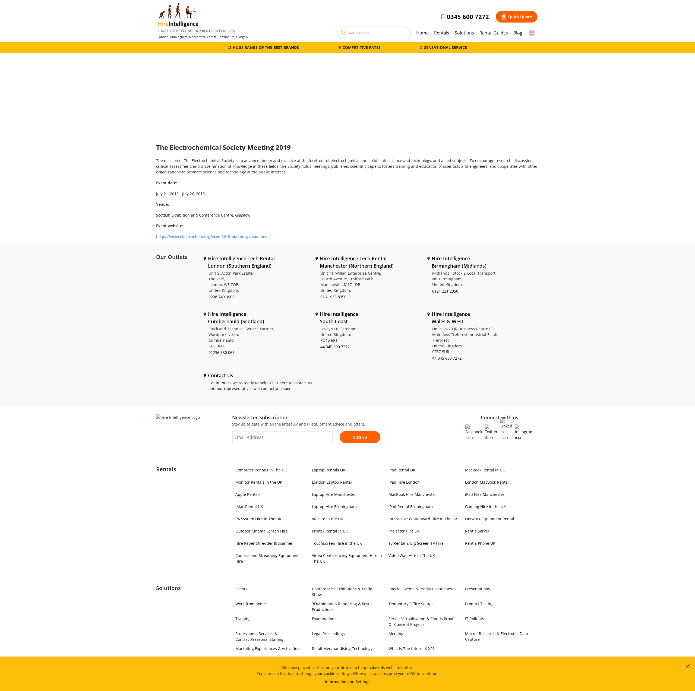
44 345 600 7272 (335, 346)
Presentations (477, 588)
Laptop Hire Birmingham (334, 506)
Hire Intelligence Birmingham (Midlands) (459, 262)
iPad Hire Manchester (484, 494)
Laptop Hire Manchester (334, 494)
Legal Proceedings (328, 633)
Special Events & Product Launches (420, 588)
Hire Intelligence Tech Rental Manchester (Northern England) (357, 262)
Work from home (250, 603)
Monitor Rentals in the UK (258, 482)
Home (422, 33)
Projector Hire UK (404, 531)
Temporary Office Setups (411, 603)
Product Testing (479, 603)
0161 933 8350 (333, 296)
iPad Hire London (404, 482)
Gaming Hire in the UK (485, 506)
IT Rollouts (474, 618)
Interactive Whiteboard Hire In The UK (423, 518)
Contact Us (220, 375)
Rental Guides (493, 33)
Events (241, 588)
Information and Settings (347, 681)
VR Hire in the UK (327, 518)
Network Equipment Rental (489, 518)
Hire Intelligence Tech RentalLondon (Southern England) (241, 262)
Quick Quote (520, 16)
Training (243, 618)
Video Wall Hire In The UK (411, 555)
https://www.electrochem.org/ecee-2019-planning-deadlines (211, 236)
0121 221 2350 (445, 291)
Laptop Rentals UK (328, 470)
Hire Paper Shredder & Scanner (264, 543)
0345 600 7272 (468, 16)
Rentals (441, 33)
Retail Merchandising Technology (342, 648)
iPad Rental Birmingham (410, 506)
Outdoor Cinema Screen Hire (261, 531)
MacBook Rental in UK (485, 470)
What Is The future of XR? (411, 648)
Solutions (464, 33)
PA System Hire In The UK (258, 518)
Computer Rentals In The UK (261, 470)
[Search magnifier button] (343, 33)
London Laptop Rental (332, 482)
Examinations (324, 618)
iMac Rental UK (249, 506)
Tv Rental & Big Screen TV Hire (416, 543)
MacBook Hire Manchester (412, 494)
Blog (517, 33)
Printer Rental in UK (330, 531)
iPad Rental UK (401, 470)
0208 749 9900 (221, 296)
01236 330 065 (221, 352)
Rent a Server (477, 531)
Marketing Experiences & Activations (268, 648)
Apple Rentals (248, 494)
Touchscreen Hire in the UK (337, 543)
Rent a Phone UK (480, 543)
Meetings (396, 633)
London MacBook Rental (487, 482)
